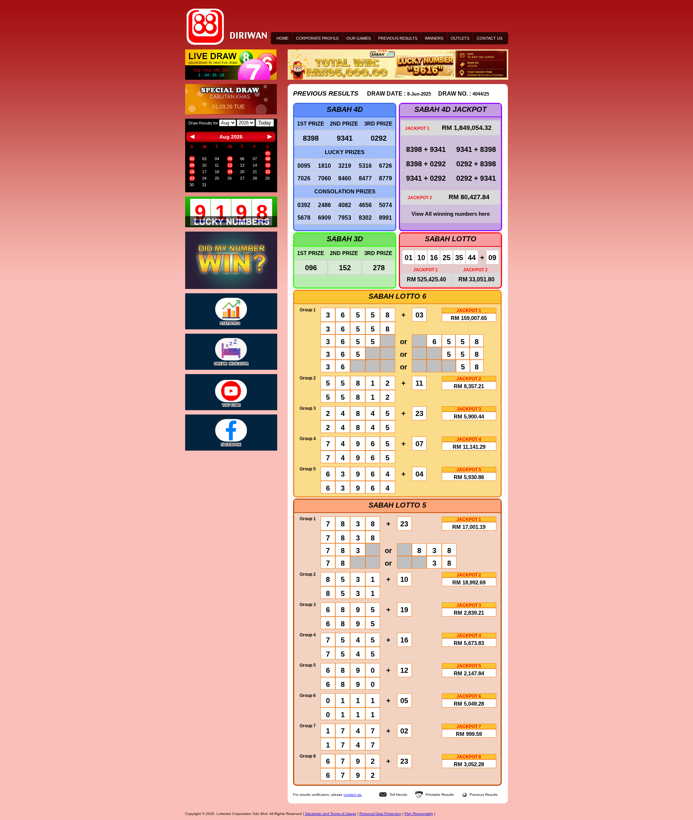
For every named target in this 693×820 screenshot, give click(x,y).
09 (192, 165)
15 (268, 165)
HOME (282, 38)
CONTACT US (489, 38)
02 (192, 159)
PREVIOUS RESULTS (397, 38)
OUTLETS (460, 38)
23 (192, 178)
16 (192, 172)
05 (230, 159)
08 (268, 159)
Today (264, 123)
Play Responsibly (419, 814)
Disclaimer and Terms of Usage (330, 814)
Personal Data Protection (380, 814)
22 (268, 172)
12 (230, 165)
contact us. (353, 795)
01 (268, 153)
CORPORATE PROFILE (317, 38)
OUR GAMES (358, 38)
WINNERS (434, 38)
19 (230, 172)
